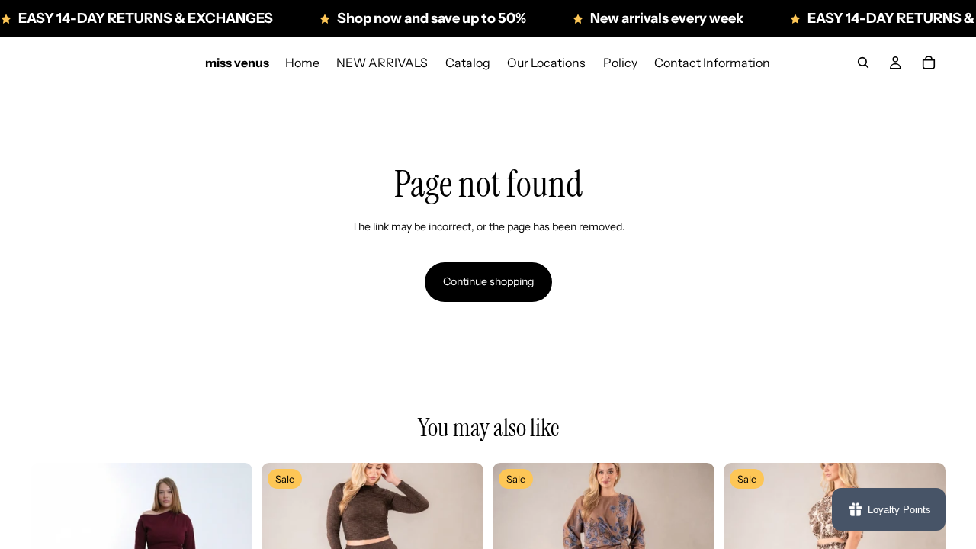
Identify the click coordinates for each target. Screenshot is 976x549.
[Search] (863, 62)
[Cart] (929, 62)
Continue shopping (488, 281)
